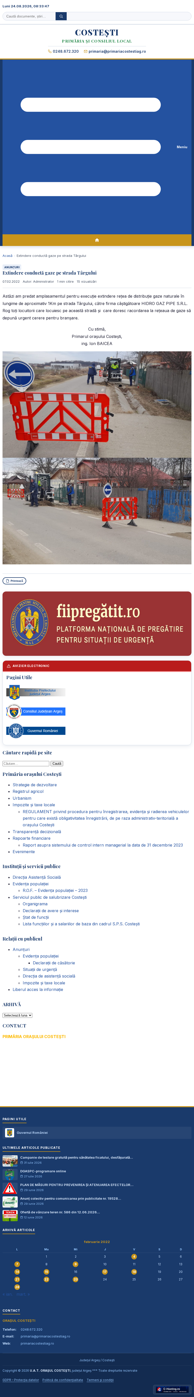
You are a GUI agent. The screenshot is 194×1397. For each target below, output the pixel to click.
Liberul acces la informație (38, 989)
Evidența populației (30, 883)
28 (17, 1287)
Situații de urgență (40, 969)
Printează (17, 580)
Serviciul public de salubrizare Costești (50, 897)
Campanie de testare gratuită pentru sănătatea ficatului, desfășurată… (76, 1157)
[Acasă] (97, 240)
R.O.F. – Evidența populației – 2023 (55, 890)
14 (17, 1272)
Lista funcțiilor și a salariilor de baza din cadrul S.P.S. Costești (81, 923)
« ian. (8, 1294)
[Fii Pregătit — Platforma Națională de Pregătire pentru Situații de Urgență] (97, 623)
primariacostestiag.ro (37, 1343)
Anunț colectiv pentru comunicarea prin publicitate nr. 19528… (70, 1198)
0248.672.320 (66, 51)
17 (105, 1272)
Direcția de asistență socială (49, 976)
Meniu (182, 147)
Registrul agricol (28, 791)
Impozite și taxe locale (34, 804)
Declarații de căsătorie (54, 962)
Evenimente (24, 851)
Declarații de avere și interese (51, 910)
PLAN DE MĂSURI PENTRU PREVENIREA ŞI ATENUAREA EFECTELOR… (76, 1185)
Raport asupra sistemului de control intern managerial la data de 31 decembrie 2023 (103, 845)
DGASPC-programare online (43, 1171)
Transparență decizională (37, 831)
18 (134, 1272)
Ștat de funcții (36, 917)
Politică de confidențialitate (62, 1380)
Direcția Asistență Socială (37, 877)
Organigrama (35, 903)
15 (46, 1272)
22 (46, 1279)
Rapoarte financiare (32, 838)
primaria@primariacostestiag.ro (117, 51)
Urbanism (22, 798)
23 (76, 1279)
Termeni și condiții (100, 1380)
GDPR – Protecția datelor (21, 1380)
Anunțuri (11, 267)
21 (17, 1279)
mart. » (23, 1294)
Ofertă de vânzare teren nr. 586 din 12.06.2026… (60, 1212)
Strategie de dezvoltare (35, 784)
